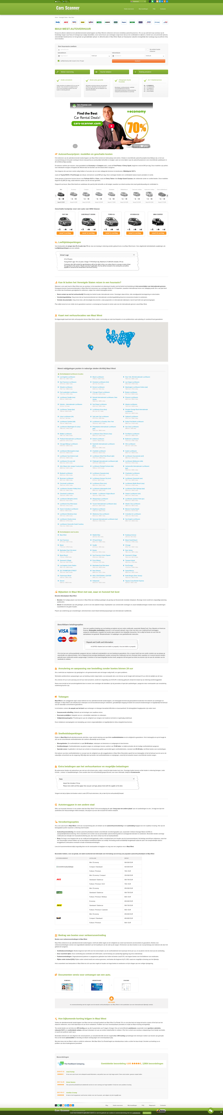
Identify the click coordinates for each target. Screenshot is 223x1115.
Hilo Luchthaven (130, 444)
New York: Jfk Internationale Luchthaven (137, 377)
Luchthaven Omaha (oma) (68, 519)
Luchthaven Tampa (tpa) (67, 409)
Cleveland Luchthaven (67, 493)
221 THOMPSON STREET (68, 570)
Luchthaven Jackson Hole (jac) (134, 499)
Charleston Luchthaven (132, 473)
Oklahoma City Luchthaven (101, 514)
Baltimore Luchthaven (132, 439)
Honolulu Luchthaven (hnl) (101, 382)
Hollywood (96, 581)
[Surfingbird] (160, 1)
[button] (113, 335)
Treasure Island (130, 560)
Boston (95, 550)
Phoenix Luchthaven (131, 397)
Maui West (63, 535)
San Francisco (64, 540)
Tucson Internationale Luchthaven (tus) (104, 504)
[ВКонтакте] (162, 1)
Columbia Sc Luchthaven (133, 514)
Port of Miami (97, 560)
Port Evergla (129, 565)
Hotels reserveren (129, 9)
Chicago (127, 545)
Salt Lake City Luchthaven (101, 416)
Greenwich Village (131, 555)
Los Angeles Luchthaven (67, 377)
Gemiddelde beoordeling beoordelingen (132, 1063)
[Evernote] (152, 1)
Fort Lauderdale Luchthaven (68, 392)
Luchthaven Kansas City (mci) (102, 478)
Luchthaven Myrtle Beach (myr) (134, 483)
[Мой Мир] (167, 1)
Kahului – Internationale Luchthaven (71, 404)
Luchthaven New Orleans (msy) (102, 434)
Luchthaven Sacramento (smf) (134, 456)
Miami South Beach (131, 540)
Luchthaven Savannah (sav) (134, 478)
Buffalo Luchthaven (66, 434)
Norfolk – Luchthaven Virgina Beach (104, 493)
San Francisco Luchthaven (68, 382)
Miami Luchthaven (98, 377)
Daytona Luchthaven (99, 509)
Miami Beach (64, 555)
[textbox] (101, 49)
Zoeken (138, 61)
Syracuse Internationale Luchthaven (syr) (105, 519)
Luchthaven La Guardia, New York (103, 421)
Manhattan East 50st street (101, 565)
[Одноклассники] (165, 1)
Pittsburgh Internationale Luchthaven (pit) (105, 461)
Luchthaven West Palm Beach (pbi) (103, 456)
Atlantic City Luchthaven (132, 504)
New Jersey (129, 550)
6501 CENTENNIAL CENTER (102, 575)
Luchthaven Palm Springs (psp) (135, 488)
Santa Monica (129, 570)
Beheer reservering (67, 72)
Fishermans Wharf (65, 575)
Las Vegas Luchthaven (132, 382)
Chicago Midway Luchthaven (69, 444)
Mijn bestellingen (143, 9)
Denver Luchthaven (99, 387)
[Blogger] (157, 1)
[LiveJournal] (155, 1)
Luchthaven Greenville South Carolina (71, 524)
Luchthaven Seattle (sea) (67, 397)
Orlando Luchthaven (66, 387)
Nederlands (136, 1)
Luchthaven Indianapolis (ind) (102, 488)
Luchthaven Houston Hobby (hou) (70, 488)
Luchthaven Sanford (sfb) (67, 421)
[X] (150, 1)
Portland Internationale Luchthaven (70, 439)
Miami (62, 545)
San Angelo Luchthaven (132, 519)
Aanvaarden (147, 1113)
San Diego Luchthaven (100, 404)
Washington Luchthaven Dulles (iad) (136, 387)
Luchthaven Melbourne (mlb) (134, 461)
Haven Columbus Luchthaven (69, 509)
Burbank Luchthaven (66, 473)
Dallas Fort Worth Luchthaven (134, 421)
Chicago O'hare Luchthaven (101, 392)
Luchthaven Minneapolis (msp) (69, 451)
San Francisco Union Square (101, 555)
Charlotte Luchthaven (99, 451)
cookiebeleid (136, 1113)
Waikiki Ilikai (96, 535)
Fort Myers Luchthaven (132, 434)
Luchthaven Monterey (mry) (68, 514)
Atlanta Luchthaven (131, 404)
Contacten (163, 9)
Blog (107, 1105)
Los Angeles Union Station (68, 565)
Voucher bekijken (105, 72)
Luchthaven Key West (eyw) (68, 504)
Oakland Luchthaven (131, 416)
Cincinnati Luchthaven (67, 483)
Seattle (95, 545)
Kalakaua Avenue (130, 535)
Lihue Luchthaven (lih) (67, 416)
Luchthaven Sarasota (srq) (101, 473)
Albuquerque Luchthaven (100, 499)
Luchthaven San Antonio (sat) (69, 456)
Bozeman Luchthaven (66, 478)
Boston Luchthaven (131, 392)
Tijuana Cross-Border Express (134, 581)
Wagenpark (152, 1105)
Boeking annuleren (145, 72)
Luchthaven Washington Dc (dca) (70, 426)
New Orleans (97, 570)
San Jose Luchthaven (132, 426)
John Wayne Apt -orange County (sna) (71, 466)
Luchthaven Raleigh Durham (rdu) (103, 466)
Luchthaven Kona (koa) (100, 409)
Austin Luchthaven (131, 451)
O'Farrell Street (97, 540)
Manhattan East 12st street (68, 550)
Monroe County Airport (132, 509)
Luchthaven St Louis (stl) (67, 461)
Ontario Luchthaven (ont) (133, 493)
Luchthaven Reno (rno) (100, 483)
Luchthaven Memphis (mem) (68, 499)
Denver (62, 581)
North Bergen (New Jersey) (133, 575)
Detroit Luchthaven (98, 439)
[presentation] (56, 195)
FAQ (154, 9)
